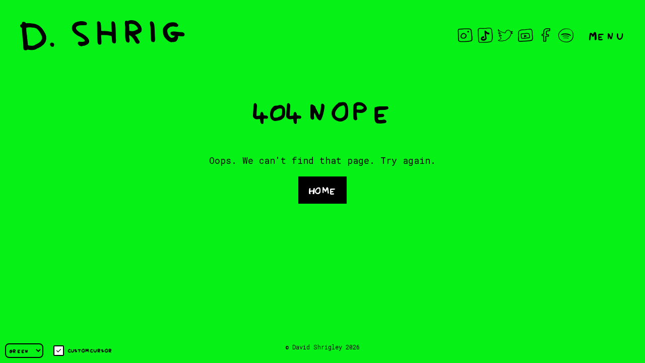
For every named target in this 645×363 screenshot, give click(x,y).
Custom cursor (90, 350)
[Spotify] (565, 35)
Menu (607, 35)
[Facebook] (545, 35)
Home (322, 189)
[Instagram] (465, 35)
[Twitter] (505, 35)
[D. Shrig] (102, 35)
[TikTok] (485, 35)
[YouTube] (525, 35)
